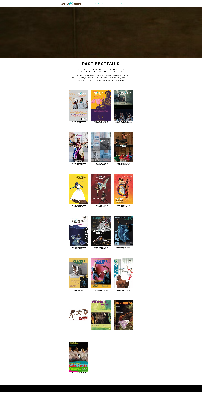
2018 (103, 69)
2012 (86, 71)
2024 (84, 69)
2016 (113, 69)
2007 (111, 71)
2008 (105, 71)
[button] (99, 4)
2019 (99, 69)
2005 (120, 71)
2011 (90, 71)
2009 (100, 71)
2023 (89, 69)
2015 (117, 69)
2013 (81, 71)
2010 (95, 71)
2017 (108, 69)
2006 (115, 71)
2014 (122, 69)
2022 (94, 69)
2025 (80, 69)
